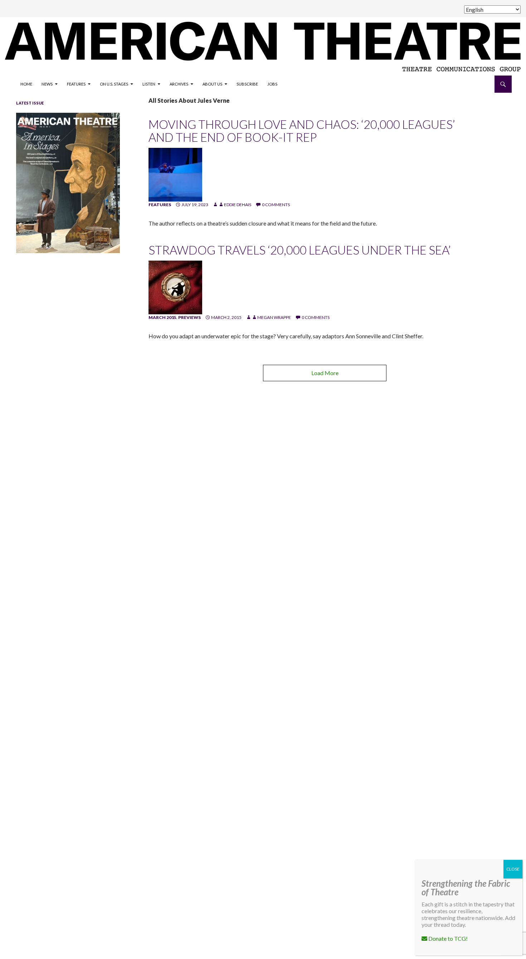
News (47, 84)
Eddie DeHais (237, 204)
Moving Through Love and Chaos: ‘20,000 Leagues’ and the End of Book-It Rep (301, 130)
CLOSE (513, 869)
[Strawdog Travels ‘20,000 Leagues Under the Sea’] (175, 287)
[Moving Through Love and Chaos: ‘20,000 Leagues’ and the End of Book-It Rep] (175, 174)
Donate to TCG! (447, 938)
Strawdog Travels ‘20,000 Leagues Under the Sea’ (299, 250)
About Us (212, 84)
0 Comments (276, 204)
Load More (325, 372)
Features (76, 84)
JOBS (272, 84)
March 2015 (162, 317)
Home (26, 84)
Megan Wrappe (274, 317)
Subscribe (247, 84)
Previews (189, 317)
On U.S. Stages (114, 84)
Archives (179, 84)
